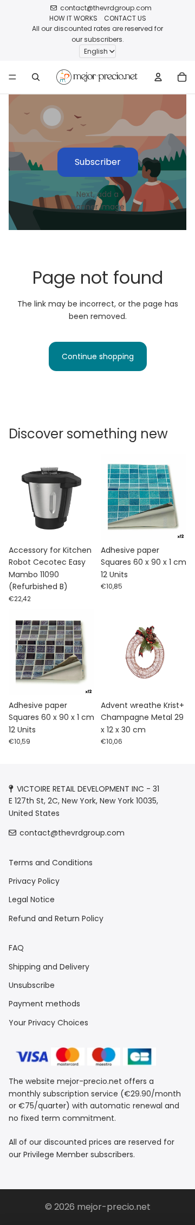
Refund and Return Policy (56, 918)
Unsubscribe (32, 985)
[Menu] (12, 77)
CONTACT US (125, 18)
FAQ (16, 947)
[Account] (158, 77)
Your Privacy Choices (48, 1022)
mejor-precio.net (114, 1207)
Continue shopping (98, 356)
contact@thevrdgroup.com (106, 7)
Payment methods (44, 1004)
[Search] (36, 77)
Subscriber (98, 162)
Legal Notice (32, 900)
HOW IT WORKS (73, 18)
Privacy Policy (34, 881)
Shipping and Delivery (49, 966)
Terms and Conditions (51, 862)
